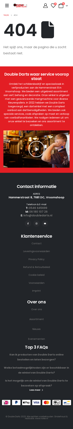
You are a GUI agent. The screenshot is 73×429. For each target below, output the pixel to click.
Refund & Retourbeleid (36, 267)
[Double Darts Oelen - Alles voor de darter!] (20, 5)
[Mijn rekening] (45, 5)
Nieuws (36, 329)
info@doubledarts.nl (37, 215)
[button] (36, 148)
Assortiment (36, 319)
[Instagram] (36, 223)
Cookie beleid (36, 275)
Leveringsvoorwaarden (36, 251)
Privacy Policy (36, 259)
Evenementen (36, 339)
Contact (37, 243)
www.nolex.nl (41, 418)
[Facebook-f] (28, 223)
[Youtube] (45, 223)
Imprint (36, 290)
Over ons (36, 309)
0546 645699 (38, 208)
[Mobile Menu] (7, 5)
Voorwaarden (36, 283)
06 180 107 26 (38, 212)
